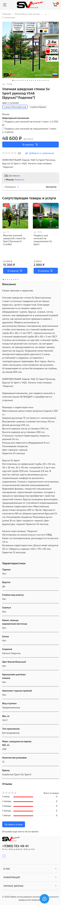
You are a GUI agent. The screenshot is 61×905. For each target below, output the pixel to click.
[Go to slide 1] (12, 80)
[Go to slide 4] (19, 80)
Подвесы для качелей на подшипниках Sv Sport (43, 239)
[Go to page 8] (17, 279)
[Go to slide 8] (27, 80)
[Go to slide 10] (31, 80)
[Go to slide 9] (29, 80)
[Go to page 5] (11, 279)
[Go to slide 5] (21, 80)
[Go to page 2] (5, 279)
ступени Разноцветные (15, 107)
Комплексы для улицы (27, 13)
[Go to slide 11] (33, 80)
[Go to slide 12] (35, 80)
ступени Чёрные (38, 107)
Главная (6, 13)
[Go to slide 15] (41, 80)
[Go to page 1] (3, 279)
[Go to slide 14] (39, 80)
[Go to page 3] (7, 279)
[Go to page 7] (15, 279)
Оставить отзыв (14, 824)
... (45, 14)
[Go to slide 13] (37, 80)
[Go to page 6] (13, 279)
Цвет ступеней (10, 102)
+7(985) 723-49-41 (15, 846)
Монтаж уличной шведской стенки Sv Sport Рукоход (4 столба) (14, 239)
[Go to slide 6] (23, 80)
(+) (30, 123)
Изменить (19, 179)
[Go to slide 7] (25, 80)
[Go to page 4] (9, 279)
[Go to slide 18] (48, 80)
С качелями (8, 17)
